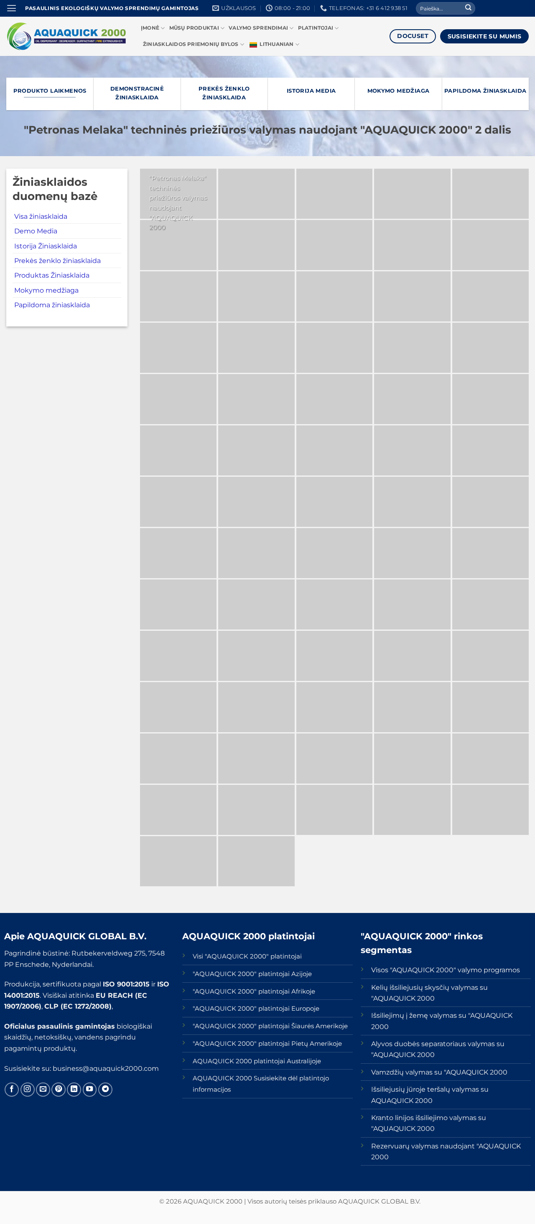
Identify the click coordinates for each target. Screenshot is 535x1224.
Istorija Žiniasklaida (45, 246)
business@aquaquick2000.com (106, 1068)
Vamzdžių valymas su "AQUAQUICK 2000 (439, 1072)
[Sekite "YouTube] (90, 1089)
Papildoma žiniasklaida (52, 305)
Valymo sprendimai (258, 28)
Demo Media (35, 231)
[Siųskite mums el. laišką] (43, 1089)
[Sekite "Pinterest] (58, 1089)
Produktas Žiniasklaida (51, 275)
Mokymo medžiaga (46, 290)
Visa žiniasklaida (40, 216)
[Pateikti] (468, 8)
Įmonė (150, 28)
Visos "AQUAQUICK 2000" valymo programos (445, 970)
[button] (11, 8)
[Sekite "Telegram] (105, 1089)
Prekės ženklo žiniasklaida (57, 260)
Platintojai (316, 28)
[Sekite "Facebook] (12, 1089)
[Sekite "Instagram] (27, 1089)
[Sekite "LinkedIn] (74, 1089)
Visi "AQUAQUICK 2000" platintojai (247, 956)
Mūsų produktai (194, 28)
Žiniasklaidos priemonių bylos (191, 44)
